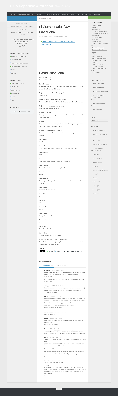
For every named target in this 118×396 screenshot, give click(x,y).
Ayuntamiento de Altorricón (100, 91)
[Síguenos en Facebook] (25, 19)
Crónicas (95, 154)
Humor (94, 166)
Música (95, 178)
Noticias (95, 182)
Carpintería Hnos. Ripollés (99, 58)
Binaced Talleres (96, 41)
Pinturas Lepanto (96, 25)
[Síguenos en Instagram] (22, 19)
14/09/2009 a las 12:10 (55, 337)
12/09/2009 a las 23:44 (56, 318)
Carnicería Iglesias (97, 56)
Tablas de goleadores (52, 14)
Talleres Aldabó (96, 29)
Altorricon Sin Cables (98, 87)
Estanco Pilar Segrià (97, 64)
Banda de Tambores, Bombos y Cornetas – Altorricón (97, 97)
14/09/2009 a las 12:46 (56, 360)
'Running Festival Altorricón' (100, 134)
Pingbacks (60, 265)
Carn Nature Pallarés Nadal (99, 50)
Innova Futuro (96, 72)
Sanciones (65, 14)
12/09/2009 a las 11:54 (55, 296)
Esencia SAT (95, 27)
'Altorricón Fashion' (98, 130)
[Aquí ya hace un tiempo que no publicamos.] (27, 19)
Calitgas (94, 54)
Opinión (95, 186)
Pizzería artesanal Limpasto (99, 31)
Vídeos (94, 194)
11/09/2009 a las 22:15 (57, 285)
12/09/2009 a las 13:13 (61, 312)
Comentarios (47, 265)
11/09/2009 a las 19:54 (57, 270)
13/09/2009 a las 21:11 (55, 328)
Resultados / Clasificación (25, 14)
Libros (94, 174)
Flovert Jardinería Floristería (100, 33)
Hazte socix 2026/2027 (85, 14)
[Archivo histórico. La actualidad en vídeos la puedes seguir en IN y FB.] (33, 19)
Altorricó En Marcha (98, 83)
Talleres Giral (95, 35)
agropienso (95, 39)
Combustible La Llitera (98, 48)
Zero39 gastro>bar (97, 37)
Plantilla (12, 14)
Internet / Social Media (99, 170)
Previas (95, 190)
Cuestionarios (45, 19)
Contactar (97, 14)
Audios (94, 140)
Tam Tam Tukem (97, 109)
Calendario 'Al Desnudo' (99, 144)
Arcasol (94, 52)
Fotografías (96, 162)
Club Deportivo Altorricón (31, 6)
